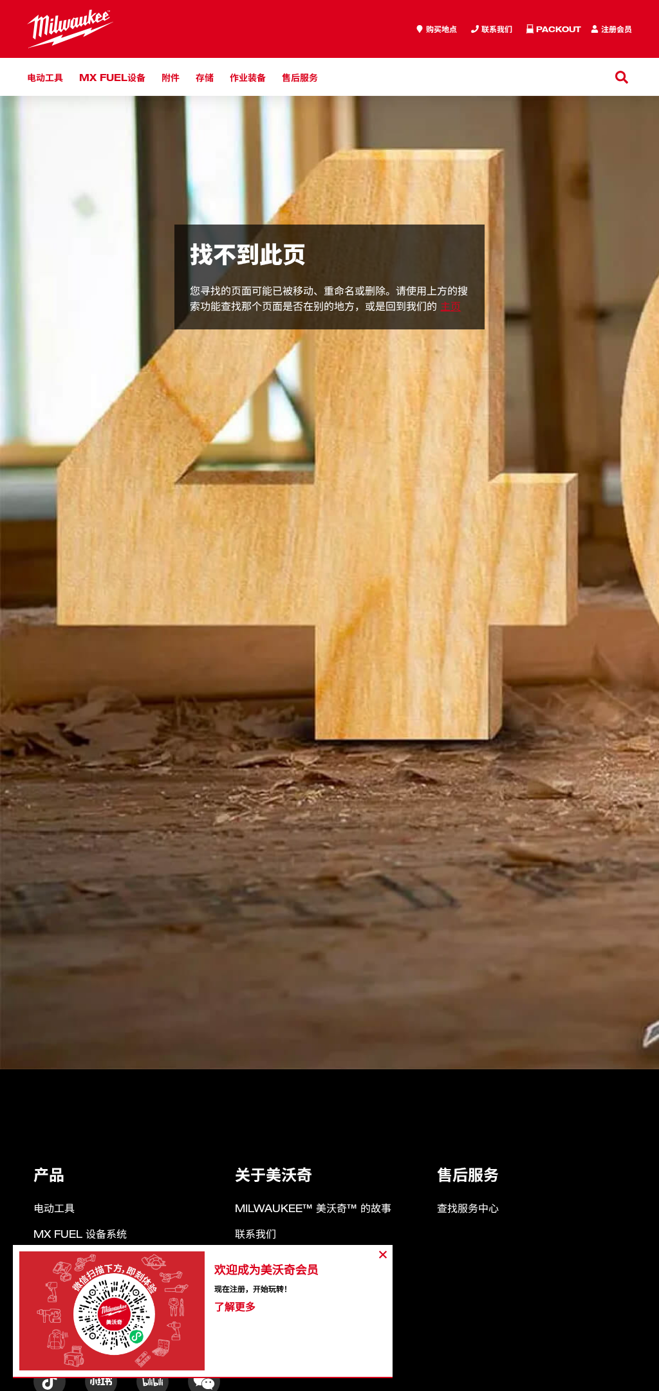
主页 (450, 306)
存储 (205, 77)
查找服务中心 (468, 1208)
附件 (171, 77)
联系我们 (255, 1234)
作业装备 (248, 77)
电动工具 (45, 77)
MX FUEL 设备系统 (80, 1234)
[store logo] (70, 29)
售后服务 (300, 77)
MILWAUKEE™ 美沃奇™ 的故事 (313, 1208)
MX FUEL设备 (112, 77)
